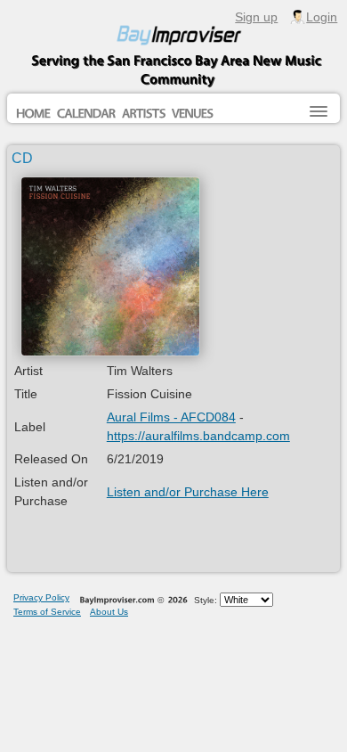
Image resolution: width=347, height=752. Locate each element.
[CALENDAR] (86, 114)
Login (321, 17)
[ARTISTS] (143, 114)
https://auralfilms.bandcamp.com (198, 436)
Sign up (256, 17)
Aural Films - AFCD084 (171, 417)
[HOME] (33, 114)
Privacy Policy (41, 597)
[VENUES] (193, 114)
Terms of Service (47, 612)
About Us (109, 612)
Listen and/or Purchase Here (188, 492)
